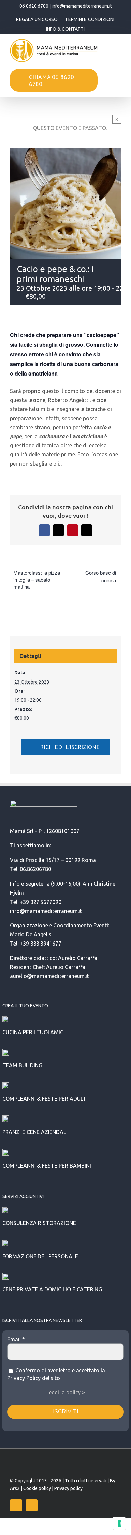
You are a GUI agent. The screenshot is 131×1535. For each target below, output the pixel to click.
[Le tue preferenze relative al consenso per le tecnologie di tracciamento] (119, 1523)
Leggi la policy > (65, 1392)
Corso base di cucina (100, 576)
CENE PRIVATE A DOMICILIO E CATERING (52, 1289)
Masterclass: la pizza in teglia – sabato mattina (36, 579)
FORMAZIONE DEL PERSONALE (40, 1256)
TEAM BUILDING (22, 1065)
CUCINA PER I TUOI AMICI (33, 1032)
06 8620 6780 (33, 6)
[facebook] (16, 1505)
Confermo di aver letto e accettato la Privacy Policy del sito (56, 1374)
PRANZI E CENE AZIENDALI (35, 1132)
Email (16, 1339)
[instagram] (32, 1505)
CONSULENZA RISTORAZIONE (39, 1223)
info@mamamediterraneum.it (82, 6)
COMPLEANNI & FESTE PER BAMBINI (46, 1166)
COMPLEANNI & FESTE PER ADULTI (45, 1099)
